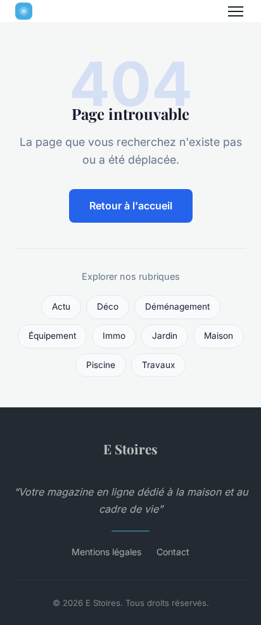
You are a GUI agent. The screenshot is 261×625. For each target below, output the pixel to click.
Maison (218, 336)
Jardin (164, 336)
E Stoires (130, 448)
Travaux (158, 365)
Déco (107, 306)
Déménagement (177, 306)
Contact (172, 551)
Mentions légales (106, 551)
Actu (61, 306)
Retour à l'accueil (130, 205)
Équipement (52, 336)
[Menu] (235, 11)
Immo (114, 336)
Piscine (100, 365)
